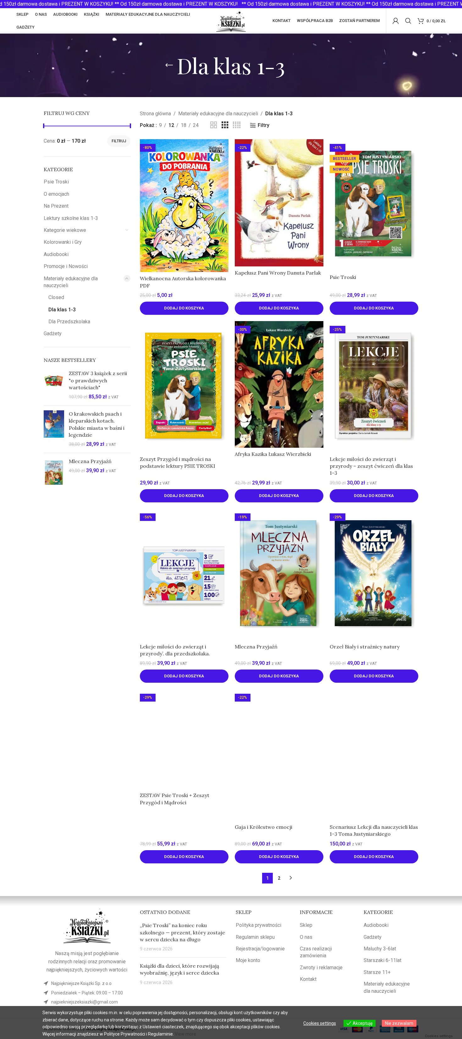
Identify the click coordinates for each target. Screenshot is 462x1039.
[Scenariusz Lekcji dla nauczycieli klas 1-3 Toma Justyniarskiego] (374, 755)
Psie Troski (56, 182)
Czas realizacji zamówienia (316, 952)
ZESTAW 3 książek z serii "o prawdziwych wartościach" (98, 380)
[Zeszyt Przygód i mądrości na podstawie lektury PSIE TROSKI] (184, 387)
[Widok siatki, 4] (236, 125)
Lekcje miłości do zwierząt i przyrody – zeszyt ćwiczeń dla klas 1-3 (371, 466)
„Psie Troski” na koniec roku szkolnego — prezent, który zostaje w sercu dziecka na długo (182, 932)
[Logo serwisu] (231, 20)
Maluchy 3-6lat (380, 949)
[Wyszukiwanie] (408, 20)
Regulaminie (160, 1033)
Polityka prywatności (258, 925)
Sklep (306, 925)
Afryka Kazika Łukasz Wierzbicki (273, 454)
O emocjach (56, 194)
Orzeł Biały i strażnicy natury (364, 646)
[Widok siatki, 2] (213, 125)
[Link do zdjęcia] (87, 925)
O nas (306, 937)
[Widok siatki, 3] (225, 125)
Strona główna (155, 114)
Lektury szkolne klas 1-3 (71, 218)
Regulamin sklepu (255, 937)
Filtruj (119, 141)
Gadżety (53, 333)
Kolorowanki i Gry (63, 242)
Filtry (263, 125)
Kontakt (308, 979)
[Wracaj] (169, 65)
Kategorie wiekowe (65, 230)
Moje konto (248, 960)
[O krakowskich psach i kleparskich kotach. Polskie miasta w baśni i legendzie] (54, 429)
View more (185, 1033)
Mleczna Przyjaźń (90, 461)
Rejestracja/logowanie (260, 949)
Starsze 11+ (377, 972)
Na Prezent (56, 206)
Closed (56, 297)
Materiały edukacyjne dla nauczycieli (71, 282)
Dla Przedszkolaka (69, 322)
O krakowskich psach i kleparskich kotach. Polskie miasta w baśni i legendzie (96, 424)
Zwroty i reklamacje (321, 968)
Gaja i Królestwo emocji (263, 827)
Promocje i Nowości (66, 266)
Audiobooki (56, 254)
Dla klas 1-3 (62, 310)
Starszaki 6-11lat (382, 960)
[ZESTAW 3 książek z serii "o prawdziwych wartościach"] (54, 385)
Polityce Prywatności (124, 1033)
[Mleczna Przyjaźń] (54, 473)
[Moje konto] (395, 20)
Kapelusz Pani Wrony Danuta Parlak (278, 273)
